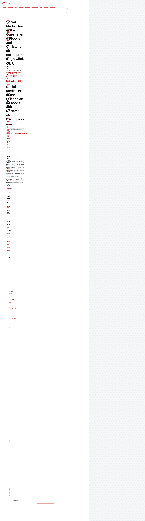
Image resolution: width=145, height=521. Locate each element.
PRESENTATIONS (9, 34)
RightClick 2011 (13, 81)
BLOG (8, 23)
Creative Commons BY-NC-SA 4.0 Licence (45, 503)
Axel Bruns (19, 158)
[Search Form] (67, 9)
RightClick (18, 128)
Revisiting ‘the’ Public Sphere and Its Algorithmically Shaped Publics (9, 84)
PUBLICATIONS (8, 30)
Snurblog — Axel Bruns (6, 3)
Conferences (19, 76)
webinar (13, 158)
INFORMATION (8, 20)
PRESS (9, 37)
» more (9, 97)
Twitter (14, 76)
